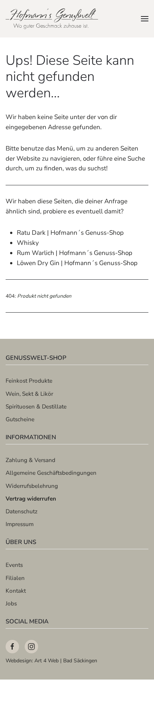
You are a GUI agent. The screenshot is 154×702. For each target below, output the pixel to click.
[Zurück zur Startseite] (52, 18)
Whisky (28, 242)
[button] (144, 18)
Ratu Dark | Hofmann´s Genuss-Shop (70, 232)
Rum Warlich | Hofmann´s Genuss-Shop (74, 253)
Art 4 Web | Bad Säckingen (65, 660)
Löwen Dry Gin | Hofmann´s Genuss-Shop (77, 263)
